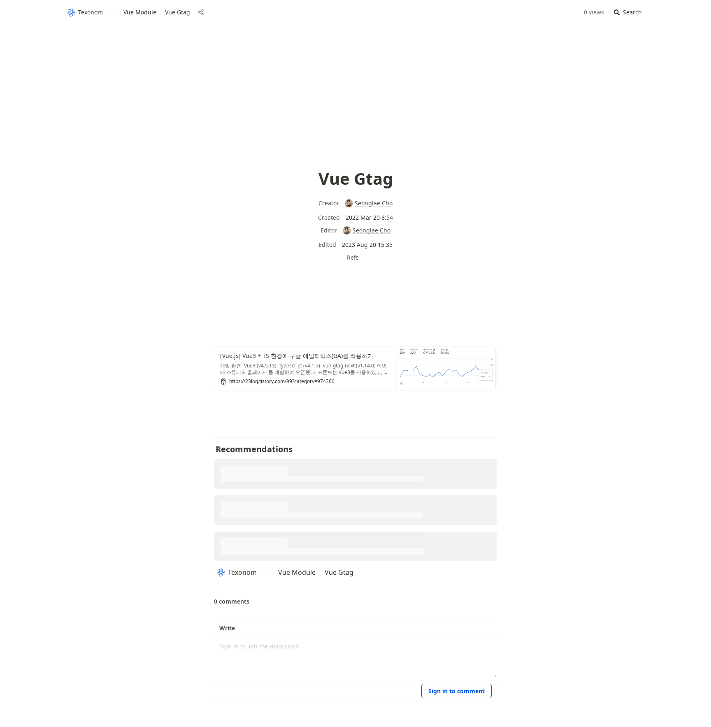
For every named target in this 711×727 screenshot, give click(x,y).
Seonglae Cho (374, 203)
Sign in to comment (456, 691)
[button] (628, 12)
